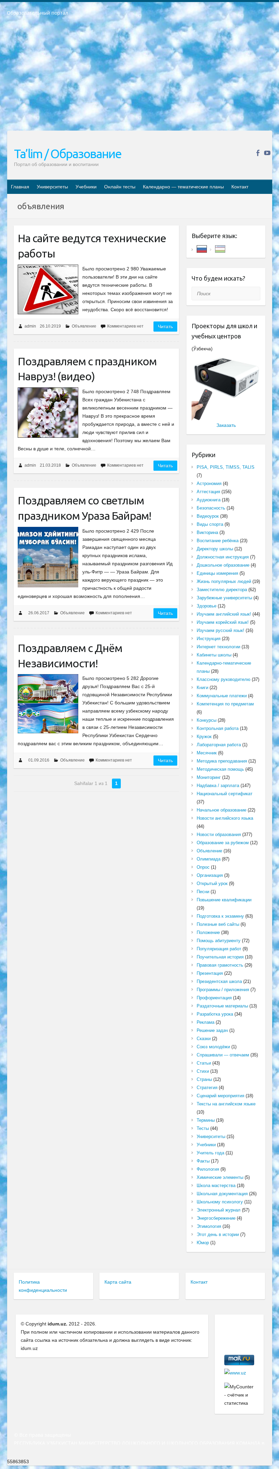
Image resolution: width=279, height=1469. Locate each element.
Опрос (203, 867)
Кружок (204, 736)
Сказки (204, 1038)
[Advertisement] (139, 78)
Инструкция (208, 638)
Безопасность (211, 508)
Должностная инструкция (223, 557)
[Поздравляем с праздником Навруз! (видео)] (48, 412)
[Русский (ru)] (202, 248)
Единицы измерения (217, 573)
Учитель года (210, 1152)
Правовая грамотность (220, 965)
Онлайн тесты (119, 186)
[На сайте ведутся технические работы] (48, 289)
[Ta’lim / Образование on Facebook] (257, 153)
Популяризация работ (219, 948)
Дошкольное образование (223, 565)
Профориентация (214, 997)
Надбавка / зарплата (218, 785)
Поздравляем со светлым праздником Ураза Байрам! (84, 508)
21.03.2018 (50, 465)
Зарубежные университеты (224, 597)
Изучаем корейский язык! (223, 622)
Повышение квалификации (224, 899)
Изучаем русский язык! (220, 630)
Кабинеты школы (214, 654)
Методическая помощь (220, 769)
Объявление (84, 326)
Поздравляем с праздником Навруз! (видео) (87, 369)
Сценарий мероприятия (220, 1095)
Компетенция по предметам (225, 703)
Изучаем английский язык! (224, 614)
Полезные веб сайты (218, 924)
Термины (206, 1120)
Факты (203, 1161)
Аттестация (208, 491)
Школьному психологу (220, 1201)
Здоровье (206, 605)
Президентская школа (219, 981)
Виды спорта (210, 524)
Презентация (210, 973)
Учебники (86, 186)
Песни (203, 891)
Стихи (203, 1071)
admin (30, 326)
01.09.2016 (38, 760)
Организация (210, 875)
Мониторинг (209, 777)
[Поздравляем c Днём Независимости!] (48, 703)
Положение (208, 932)
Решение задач (212, 1030)
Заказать (226, 425)
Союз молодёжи (213, 1046)
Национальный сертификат (224, 793)
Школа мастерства (216, 1185)
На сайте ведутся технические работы (92, 246)
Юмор (203, 1242)
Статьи (204, 1063)
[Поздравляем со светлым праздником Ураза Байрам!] (48, 557)
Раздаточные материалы (222, 1005)
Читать (165, 326)
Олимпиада (208, 859)
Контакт (239, 186)
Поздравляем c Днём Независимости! (70, 655)
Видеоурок (208, 516)
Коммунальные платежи (222, 695)
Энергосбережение (216, 1218)
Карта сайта (117, 1282)
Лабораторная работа (219, 744)
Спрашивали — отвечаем (223, 1054)
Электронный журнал (219, 1210)
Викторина (207, 532)
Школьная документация (222, 1193)
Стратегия (207, 1087)
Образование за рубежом (223, 842)
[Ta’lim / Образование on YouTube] (267, 153)
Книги (202, 687)
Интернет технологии (218, 646)
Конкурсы (206, 720)
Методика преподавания (222, 761)
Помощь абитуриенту (219, 940)
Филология (208, 1169)
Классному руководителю (223, 679)
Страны (204, 1079)
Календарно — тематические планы (183, 186)
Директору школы (215, 548)
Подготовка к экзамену (220, 916)
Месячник (207, 752)
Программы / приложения (223, 989)
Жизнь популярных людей (224, 581)
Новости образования (219, 834)
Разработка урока (215, 1014)
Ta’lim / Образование (67, 154)
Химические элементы (220, 1177)
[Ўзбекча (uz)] (220, 248)
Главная (20, 186)
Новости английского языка (225, 818)
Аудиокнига (208, 499)
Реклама (205, 1022)
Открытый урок (212, 883)
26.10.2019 (50, 326)
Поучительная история (220, 956)
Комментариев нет (125, 326)
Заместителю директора (222, 589)
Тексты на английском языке (226, 1103)
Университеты (52, 186)
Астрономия (209, 483)
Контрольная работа (218, 728)
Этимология (209, 1226)
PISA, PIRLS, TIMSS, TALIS (226, 467)
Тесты (203, 1128)
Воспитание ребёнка (218, 540)
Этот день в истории (218, 1234)
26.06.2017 (38, 613)
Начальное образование (221, 810)
